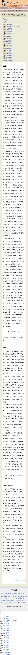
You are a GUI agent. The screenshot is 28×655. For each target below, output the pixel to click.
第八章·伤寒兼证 (8, 50)
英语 (9, 600)
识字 (7, 600)
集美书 (23, 595)
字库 (19, 593)
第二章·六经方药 (8, 29)
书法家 (13, 593)
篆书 (14, 595)
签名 (14, 600)
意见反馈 (2, 603)
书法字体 (22, 593)
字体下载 (21, 600)
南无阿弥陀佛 (23, 602)
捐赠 (10, 603)
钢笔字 (9, 596)
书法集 (5, 593)
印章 (12, 600)
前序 (6, 21)
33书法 (2, 596)
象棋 (19, 598)
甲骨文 (9, 595)
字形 (26, 596)
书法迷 (2, 593)
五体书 (2, 595)
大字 (2, 598)
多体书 (12, 596)
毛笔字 (5, 596)
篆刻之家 (5, 598)
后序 (6, 19)
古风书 (5, 595)
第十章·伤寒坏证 (8, 57)
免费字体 (2, 602)
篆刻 (16, 593)
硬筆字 (17, 600)
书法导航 (9, 593)
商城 (2, 600)
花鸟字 (16, 596)
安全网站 (7, 603)
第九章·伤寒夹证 (8, 53)
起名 (4, 600)
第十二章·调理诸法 (9, 60)
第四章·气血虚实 (8, 36)
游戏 (21, 598)
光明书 (20, 595)
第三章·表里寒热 (8, 33)
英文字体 (11, 602)
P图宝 (18, 602)
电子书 (24, 598)
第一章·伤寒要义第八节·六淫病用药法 (12, 26)
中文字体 (7, 602)
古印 (12, 595)
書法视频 (20, 596)
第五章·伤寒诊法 (8, 40)
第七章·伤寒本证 (8, 46)
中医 (16, 598)
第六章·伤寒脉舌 (8, 43)
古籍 (14, 598)
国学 (11, 598)
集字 (23, 596)
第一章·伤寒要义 (8, 23)
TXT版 (23, 15)
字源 (8, 598)
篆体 (17, 595)
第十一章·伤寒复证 (9, 58)
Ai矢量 (15, 602)
